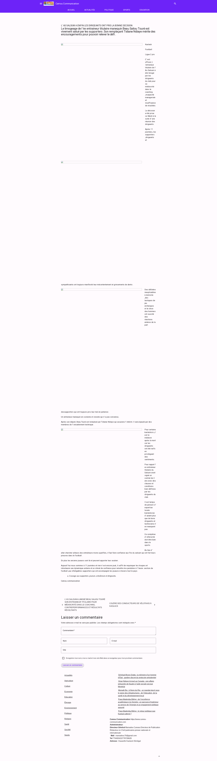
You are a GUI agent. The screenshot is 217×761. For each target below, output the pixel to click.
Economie (68, 692)
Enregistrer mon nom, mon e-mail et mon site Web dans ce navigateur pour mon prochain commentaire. (104, 658)
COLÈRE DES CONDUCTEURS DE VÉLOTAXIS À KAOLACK (130, 604)
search (175, 3)
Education (68, 697)
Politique (68, 713)
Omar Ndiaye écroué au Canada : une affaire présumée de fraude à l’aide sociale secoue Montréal (136, 684)
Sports (67, 735)
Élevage (67, 702)
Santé (66, 724)
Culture (67, 686)
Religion (67, 719)
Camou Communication (67, 3)
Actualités (68, 675)
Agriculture (68, 681)
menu (41, 3)
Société (67, 730)
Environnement (70, 708)
